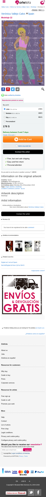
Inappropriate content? (38, 270)
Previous (34, 10)
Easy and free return (15, 162)
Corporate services (8, 383)
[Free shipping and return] (22, 294)
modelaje (18, 187)
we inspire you (40, 328)
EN (17, 481)
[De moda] (9, 246)
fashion (12, 187)
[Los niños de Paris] (28, 246)
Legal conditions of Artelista (20, 453)
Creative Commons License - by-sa (13, 188)
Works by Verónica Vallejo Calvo (19, 7)
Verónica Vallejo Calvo (13, 13)
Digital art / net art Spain (9, 262)
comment (31, 227)
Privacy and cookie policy (10, 436)
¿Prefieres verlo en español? (35, 334)
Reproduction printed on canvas (12, 100)
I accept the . (16, 453)
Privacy (21, 456)
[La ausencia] (37, 246)
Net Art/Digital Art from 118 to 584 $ (12, 265)
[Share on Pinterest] (8, 89)
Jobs (3, 354)
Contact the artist (22, 152)
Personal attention (14, 165)
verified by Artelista (14, 95)
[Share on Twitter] (13, 89)
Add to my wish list (24, 146)
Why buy (4, 371)
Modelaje (33, 7)
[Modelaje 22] (23, 53)
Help (2, 417)
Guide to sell (5, 400)
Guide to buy (5, 375)
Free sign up (5, 396)
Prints (3, 379)
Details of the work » (9, 135)
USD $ (34, 172)
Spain (31, 13)
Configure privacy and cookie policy (13, 440)
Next (40, 10)
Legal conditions (7, 432)
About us (4, 350)
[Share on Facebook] (3, 89)
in (29, 481)
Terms (26, 456)
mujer (7, 187)
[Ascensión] (18, 246)
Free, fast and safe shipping (18, 159)
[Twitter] (31, 492)
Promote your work (8, 404)
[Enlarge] (42, 90)
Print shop (4, 429)
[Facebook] (38, 492)
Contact (4, 421)
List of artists (6, 425)
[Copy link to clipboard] (18, 89)
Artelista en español (8, 358)
